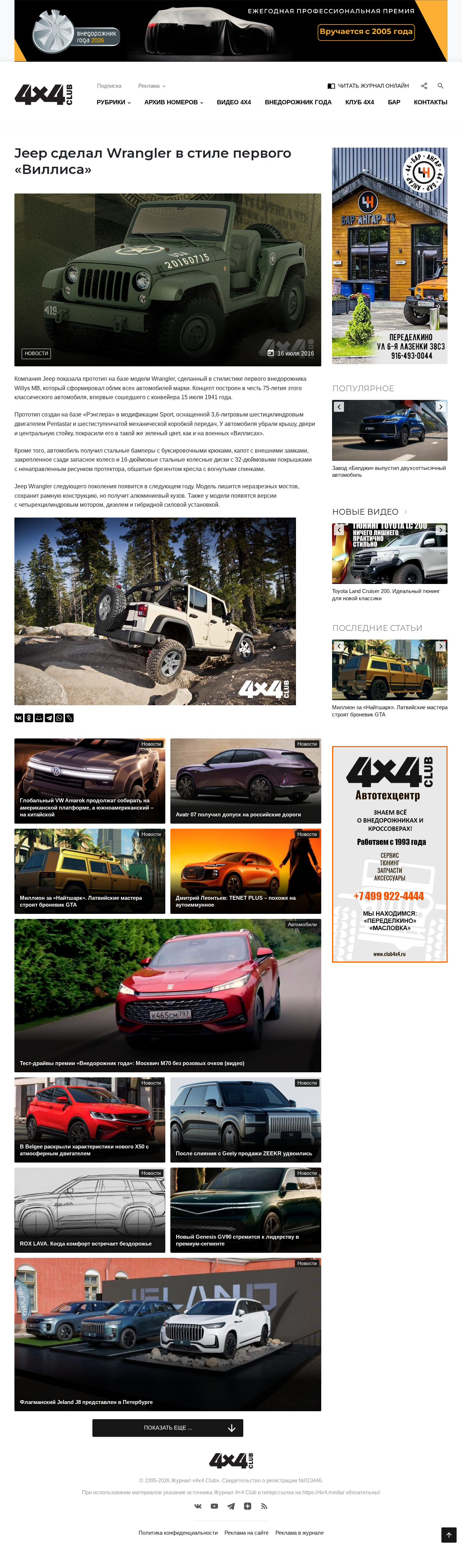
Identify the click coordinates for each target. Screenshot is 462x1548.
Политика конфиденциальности (178, 1533)
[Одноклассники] (29, 718)
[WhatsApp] (59, 718)
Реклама (149, 86)
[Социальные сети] (424, 86)
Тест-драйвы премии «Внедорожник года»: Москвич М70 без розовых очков (384, 594)
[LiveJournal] (69, 718)
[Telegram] (49, 718)
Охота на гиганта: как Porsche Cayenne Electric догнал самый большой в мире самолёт (380, 475)
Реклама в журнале (299, 1533)
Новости (36, 353)
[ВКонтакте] (18, 718)
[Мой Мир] (39, 718)
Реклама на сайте (247, 1533)
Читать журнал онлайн (368, 86)
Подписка (109, 86)
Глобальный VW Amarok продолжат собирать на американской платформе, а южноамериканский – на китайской (389, 714)
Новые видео (371, 512)
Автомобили (302, 924)
